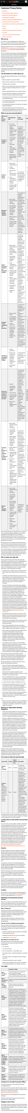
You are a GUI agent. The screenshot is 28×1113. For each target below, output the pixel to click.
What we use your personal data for (10, 15)
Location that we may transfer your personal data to (13, 23)
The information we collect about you (10, 13)
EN (26, 1)
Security (4, 26)
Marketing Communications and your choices (12, 30)
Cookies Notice (19, 895)
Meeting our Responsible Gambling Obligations (12, 19)
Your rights (4, 32)
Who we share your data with (8, 17)
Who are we (4, 11)
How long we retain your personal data (10, 21)
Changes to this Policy (7, 36)
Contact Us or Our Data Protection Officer (11, 34)
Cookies (4, 28)
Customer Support (13, 937)
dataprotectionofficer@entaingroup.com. (10, 1092)
